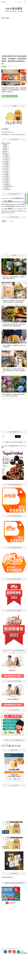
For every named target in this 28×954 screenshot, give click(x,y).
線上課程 (3, 685)
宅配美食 (4, 66)
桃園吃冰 (20, 208)
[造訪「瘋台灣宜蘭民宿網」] (6, 877)
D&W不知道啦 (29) (7, 189)
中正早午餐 (11, 198)
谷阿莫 (24, 211)
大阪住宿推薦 (11, 204)
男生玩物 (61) (6, 149)
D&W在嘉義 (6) (6, 174)
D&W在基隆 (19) (6, 156)
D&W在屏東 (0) (6, 179)
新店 (15, 206)
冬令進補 (16, 198)
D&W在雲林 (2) (6, 173)
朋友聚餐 (6, 208)
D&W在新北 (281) (6, 159)
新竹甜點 (18, 206)
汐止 (23, 208)
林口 (12, 208)
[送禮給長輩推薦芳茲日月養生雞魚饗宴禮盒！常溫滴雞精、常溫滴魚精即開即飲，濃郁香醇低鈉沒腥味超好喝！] (14, 77)
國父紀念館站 (6, 204)
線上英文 (3, 656)
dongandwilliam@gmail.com (7, 132)
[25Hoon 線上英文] (12, 724)
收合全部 (8, 143)
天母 (15, 204)
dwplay (10, 66)
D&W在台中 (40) (6, 168)
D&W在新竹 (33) (6, 164)
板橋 (9, 209)
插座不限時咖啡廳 (9, 206)
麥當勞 (13, 212)
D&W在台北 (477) (6, 158)
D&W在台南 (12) (6, 176)
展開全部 (3, 143)
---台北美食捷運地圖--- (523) (9, 186)
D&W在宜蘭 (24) (6, 161)
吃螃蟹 (13, 201)
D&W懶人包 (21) (6, 188)
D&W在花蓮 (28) (6, 181)
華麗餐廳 (12, 211)
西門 (19, 211)
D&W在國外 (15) (6, 154)
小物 (17, 204)
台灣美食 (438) (6, 146)
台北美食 (8, 201)
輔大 (5, 212)
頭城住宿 (10, 212)
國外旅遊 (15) (6, 153)
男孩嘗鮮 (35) (6, 144)
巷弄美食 (23, 204)
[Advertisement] (14, 39)
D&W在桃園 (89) (6, 163)
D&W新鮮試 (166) (6, 184)
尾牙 (19, 204)
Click (26, 199)
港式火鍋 (3, 211)
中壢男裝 (3, 198)
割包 (23, 198)
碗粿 (8, 211)
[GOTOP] (23, 952)
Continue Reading (12, 96)
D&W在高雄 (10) (6, 178)
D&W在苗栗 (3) (6, 166)
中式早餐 (6, 198)
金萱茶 (7, 212)
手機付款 (3, 206)
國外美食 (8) (5, 151)
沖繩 (25, 208)
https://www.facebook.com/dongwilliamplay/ (16, 134)
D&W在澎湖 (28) (6, 183)
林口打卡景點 (16, 208)
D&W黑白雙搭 (14, 8)
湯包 (6, 211)
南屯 (2, 201)
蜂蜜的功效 (16, 211)
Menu (4, 2)
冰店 (20, 198)
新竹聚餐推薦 (22, 206)
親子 (21, 211)
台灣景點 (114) (6, 148)
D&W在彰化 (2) (6, 169)
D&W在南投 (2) (6, 171)
